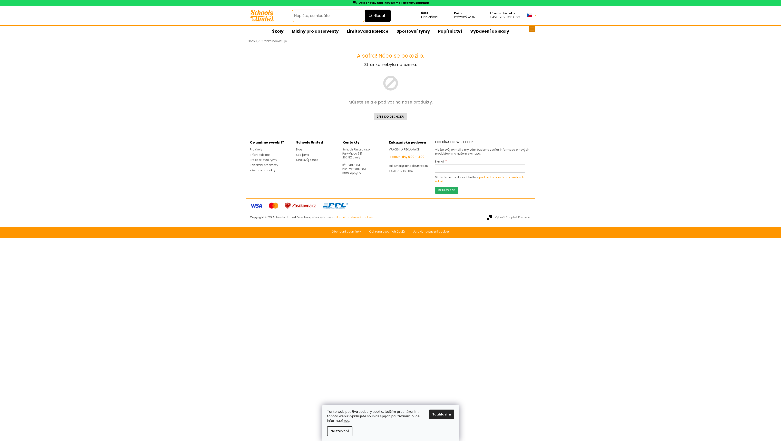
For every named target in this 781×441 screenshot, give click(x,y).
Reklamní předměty (264, 165)
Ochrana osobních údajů (387, 232)
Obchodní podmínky (346, 232)
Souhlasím (441, 414)
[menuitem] (278, 31)
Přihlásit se (446, 190)
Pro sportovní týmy (263, 160)
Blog (299, 149)
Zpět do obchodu (390, 117)
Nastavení (340, 431)
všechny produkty (262, 170)
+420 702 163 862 (505, 17)
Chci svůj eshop (307, 160)
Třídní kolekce (260, 155)
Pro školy (256, 149)
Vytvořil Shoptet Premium (513, 217)
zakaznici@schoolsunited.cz (408, 166)
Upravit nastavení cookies (431, 232)
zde (346, 420)
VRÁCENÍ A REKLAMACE (404, 149)
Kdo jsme (302, 155)
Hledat (379, 15)
